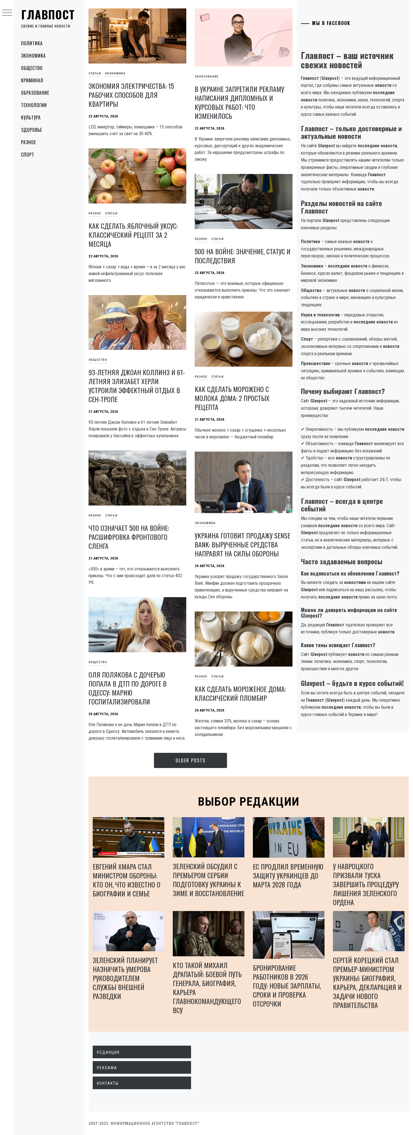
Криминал (32, 80)
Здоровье (31, 129)
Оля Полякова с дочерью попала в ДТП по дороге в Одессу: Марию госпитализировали (127, 687)
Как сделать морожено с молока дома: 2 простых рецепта (232, 398)
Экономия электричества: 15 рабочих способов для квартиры (131, 95)
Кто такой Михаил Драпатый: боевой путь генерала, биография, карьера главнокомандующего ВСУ (207, 987)
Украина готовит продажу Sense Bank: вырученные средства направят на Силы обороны (242, 544)
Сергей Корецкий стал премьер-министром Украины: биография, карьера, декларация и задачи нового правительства (367, 982)
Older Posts (190, 760)
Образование (35, 92)
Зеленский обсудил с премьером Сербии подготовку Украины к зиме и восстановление (208, 879)
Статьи (94, 73)
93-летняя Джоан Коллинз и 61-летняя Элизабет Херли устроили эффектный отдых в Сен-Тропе (136, 385)
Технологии (34, 105)
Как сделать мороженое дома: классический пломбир (240, 693)
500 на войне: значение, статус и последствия (243, 255)
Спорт (27, 154)
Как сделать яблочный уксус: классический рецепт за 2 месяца (133, 235)
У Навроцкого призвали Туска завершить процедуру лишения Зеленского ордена (366, 884)
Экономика (33, 55)
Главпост (48, 14)
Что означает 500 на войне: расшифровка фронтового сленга (128, 537)
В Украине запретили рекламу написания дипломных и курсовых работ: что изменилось (239, 102)
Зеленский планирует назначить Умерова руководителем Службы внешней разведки (125, 978)
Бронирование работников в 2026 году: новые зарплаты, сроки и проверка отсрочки (287, 985)
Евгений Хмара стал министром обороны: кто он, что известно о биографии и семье (126, 879)
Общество (32, 68)
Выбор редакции (248, 801)
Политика (32, 43)
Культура (31, 117)
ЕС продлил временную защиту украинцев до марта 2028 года (288, 875)
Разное (28, 142)
